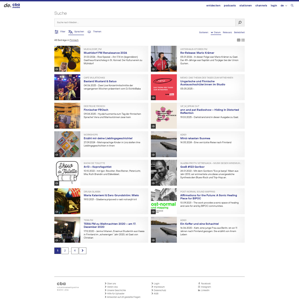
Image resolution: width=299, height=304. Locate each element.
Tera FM (88, 220)
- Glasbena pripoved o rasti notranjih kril (110, 199)
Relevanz (227, 32)
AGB (155, 294)
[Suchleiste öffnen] (292, 6)
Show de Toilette (94, 163)
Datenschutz (159, 290)
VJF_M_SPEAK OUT (189, 106)
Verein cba (112, 287)
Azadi (183, 135)
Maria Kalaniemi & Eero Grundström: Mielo (111, 195)
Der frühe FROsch (94, 106)
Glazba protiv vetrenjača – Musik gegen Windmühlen (211, 163)
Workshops (91, 135)
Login (274, 5)
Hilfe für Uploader (115, 294)
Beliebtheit (239, 32)
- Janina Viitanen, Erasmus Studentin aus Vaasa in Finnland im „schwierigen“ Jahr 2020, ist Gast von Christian (114, 234)
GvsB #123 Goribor (192, 167)
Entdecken (213, 5)
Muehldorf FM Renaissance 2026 (105, 53)
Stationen (245, 5)
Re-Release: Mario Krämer (197, 53)
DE (282, 5)
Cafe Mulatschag (94, 78)
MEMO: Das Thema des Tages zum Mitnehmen (206, 78)
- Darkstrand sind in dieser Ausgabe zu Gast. (209, 117)
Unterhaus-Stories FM (193, 49)
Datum (217, 32)
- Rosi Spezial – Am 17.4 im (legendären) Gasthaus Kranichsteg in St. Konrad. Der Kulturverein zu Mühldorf (113, 60)
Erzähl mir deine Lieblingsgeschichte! (108, 138)
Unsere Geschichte (116, 290)
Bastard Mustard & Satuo (100, 81)
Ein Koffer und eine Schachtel (199, 224)
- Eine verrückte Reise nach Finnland (205, 142)
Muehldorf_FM (93, 49)
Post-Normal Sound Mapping (197, 192)
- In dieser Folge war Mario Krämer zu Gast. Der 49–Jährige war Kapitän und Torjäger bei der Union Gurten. (209, 60)
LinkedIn (204, 290)
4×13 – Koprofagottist (97, 167)
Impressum (159, 287)
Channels (261, 5)
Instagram (205, 287)
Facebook (205, 284)
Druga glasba (92, 192)
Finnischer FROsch (96, 110)
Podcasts (230, 5)
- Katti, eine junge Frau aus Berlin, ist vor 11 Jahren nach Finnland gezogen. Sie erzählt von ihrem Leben (208, 231)
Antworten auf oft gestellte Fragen (123, 297)
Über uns (111, 284)
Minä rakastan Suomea (195, 138)
